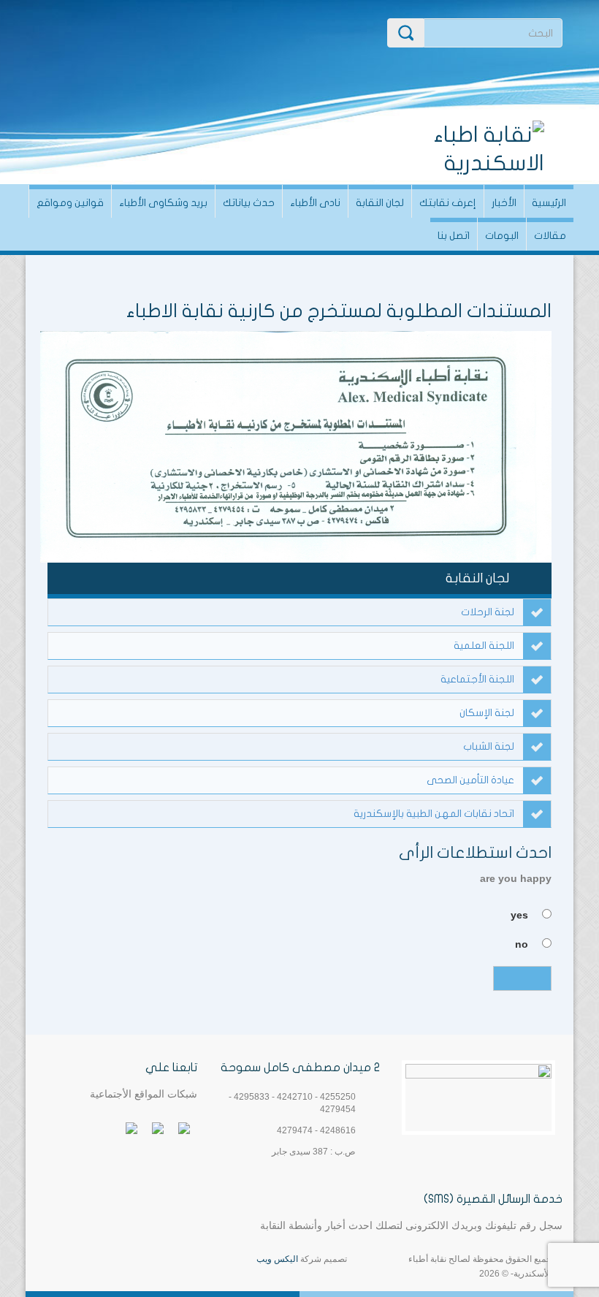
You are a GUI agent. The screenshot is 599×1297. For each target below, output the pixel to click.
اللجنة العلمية (484, 645)
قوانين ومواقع (70, 202)
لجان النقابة (380, 202)
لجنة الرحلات (487, 611)
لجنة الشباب (488, 746)
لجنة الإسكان (486, 712)
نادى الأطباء (315, 202)
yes (519, 915)
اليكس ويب (277, 1259)
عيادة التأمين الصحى (470, 780)
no (521, 944)
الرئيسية (549, 202)
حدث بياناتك (249, 202)
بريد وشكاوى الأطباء (163, 202)
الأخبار (504, 202)
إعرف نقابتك (447, 202)
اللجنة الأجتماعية (477, 679)
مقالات (550, 235)
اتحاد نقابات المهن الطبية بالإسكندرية (434, 813)
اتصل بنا (454, 235)
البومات (502, 235)
